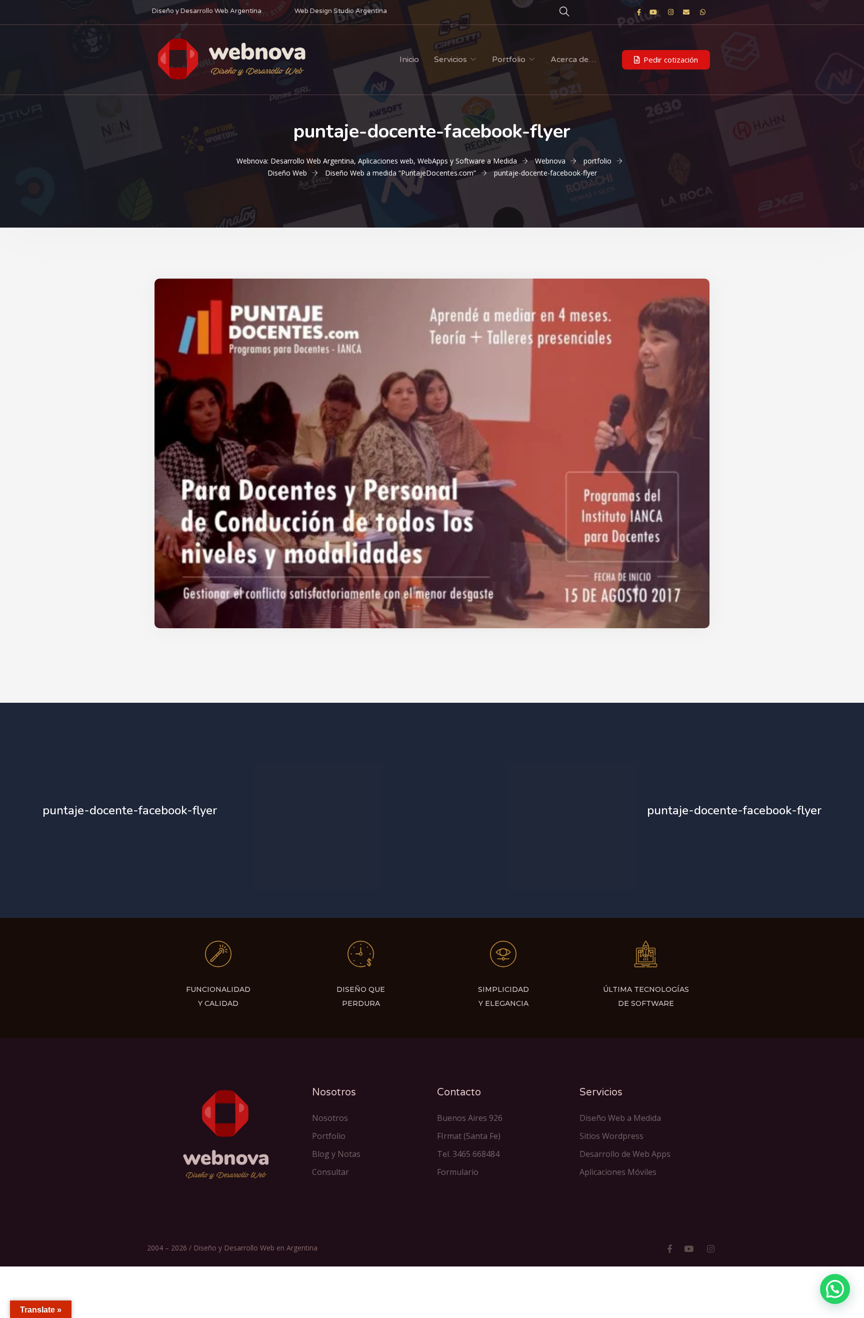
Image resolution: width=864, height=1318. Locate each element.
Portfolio (509, 60)
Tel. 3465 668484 (468, 1153)
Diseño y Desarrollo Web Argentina (207, 11)
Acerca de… (573, 60)
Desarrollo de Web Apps (625, 1153)
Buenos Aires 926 (469, 1117)
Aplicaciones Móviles (618, 1171)
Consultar (330, 1171)
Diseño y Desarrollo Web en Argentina (256, 1247)
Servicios (450, 60)
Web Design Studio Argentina (340, 11)
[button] (666, 60)
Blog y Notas (336, 1153)
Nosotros (330, 1117)
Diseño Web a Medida (620, 1117)
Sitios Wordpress (612, 1135)
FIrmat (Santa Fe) (468, 1135)
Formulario (457, 1171)
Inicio (409, 60)
